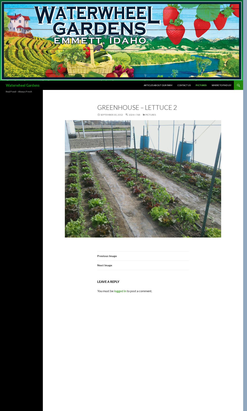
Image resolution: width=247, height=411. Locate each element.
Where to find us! (221, 85)
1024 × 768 (134, 114)
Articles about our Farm (158, 85)
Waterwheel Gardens (23, 85)
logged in (120, 291)
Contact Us (184, 85)
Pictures (201, 85)
